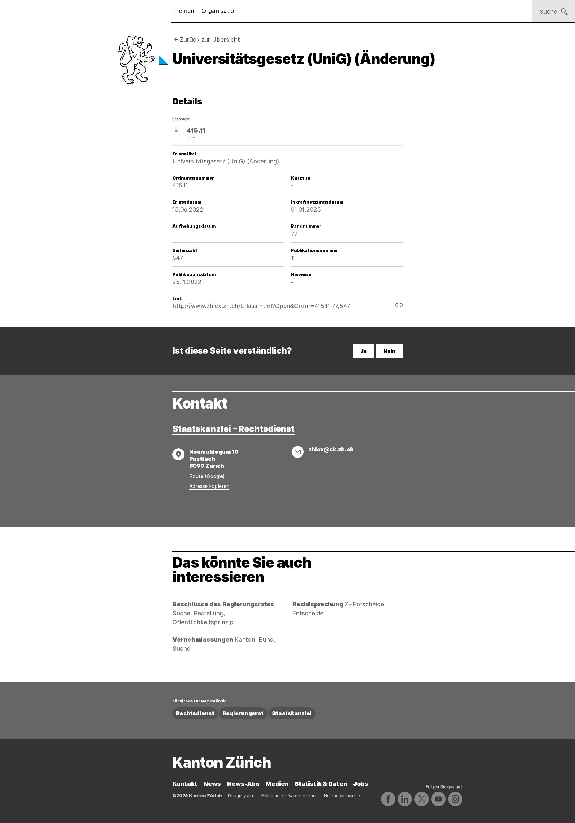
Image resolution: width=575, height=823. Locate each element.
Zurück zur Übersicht (210, 39)
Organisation (220, 10)
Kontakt (184, 783)
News (212, 783)
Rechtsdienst (195, 713)
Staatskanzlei (292, 713)
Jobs (360, 783)
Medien (277, 783)
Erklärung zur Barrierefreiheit (289, 795)
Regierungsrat (243, 713)
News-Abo (243, 783)
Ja (364, 351)
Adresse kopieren (209, 486)
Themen (182, 10)
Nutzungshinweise (342, 795)
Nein (389, 351)
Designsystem (241, 795)
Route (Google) (207, 476)
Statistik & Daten (321, 783)
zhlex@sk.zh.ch (331, 449)
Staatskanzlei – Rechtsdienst (233, 429)
